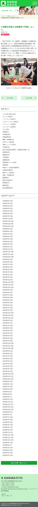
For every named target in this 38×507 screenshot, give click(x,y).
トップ (3, 16)
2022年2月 (8, 338)
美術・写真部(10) (8, 175)
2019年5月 (8, 422)
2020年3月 (7, 397)
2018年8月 (7, 445)
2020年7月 (8, 386)
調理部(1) (6, 177)
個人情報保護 (5, 491)
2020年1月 (8, 402)
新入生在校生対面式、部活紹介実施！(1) (16, 149)
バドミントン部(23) (9, 124)
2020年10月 (8, 379)
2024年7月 (8, 264)
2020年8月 (8, 384)
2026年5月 (8, 208)
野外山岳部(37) (8, 180)
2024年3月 (8, 274)
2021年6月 (8, 358)
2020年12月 (8, 374)
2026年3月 (8, 213)
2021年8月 (8, 353)
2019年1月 (8, 432)
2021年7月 (8, 356)
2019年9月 (8, 412)
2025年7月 (8, 234)
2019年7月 (8, 417)
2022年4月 (8, 333)
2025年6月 (8, 236)
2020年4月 (7, 394)
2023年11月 (8, 285)
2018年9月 (8, 442)
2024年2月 (8, 277)
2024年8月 (8, 262)
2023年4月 (8, 302)
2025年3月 (8, 244)
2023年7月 (8, 295)
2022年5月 (8, 330)
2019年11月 (8, 407)
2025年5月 (8, 239)
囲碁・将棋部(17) (8, 139)
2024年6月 (8, 267)
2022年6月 (8, 328)
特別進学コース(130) (9, 162)
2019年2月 (8, 430)
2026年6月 (8, 206)
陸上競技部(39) (8, 188)
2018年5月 (8, 452)
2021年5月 (8, 361)
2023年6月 (8, 297)
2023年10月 (8, 287)
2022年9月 (8, 320)
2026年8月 (8, 201)
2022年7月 (8, 325)
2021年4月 (8, 364)
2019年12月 (8, 404)
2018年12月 (8, 435)
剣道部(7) (6, 132)
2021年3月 (8, 366)
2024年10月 (8, 257)
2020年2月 (8, 399)
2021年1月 (8, 371)
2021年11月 (8, 346)
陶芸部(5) (6, 185)
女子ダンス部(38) (8, 142)
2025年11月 (8, 224)
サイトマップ (33, 489)
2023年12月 (8, 282)
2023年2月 (8, 307)
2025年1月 (8, 249)
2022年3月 (8, 335)
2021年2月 (8, 369)
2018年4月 (8, 455)
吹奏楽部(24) (7, 137)
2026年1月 (8, 218)
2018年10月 (8, 440)
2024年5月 (8, 269)
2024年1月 (8, 280)
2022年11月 (8, 315)
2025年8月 (8, 231)
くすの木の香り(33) (9, 114)
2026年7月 (8, 203)
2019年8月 (7, 414)
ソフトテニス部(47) (9, 119)
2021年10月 (8, 348)
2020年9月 (8, 381)
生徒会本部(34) (8, 170)
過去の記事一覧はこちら (19, 463)
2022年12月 (8, 313)
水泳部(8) (6, 157)
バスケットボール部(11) (10, 122)
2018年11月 (8, 437)
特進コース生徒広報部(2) (11, 167)
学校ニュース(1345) (9, 144)
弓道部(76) (6, 147)
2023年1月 (8, 310)
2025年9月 (8, 229)
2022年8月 (8, 323)
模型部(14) (6, 155)
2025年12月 (8, 221)
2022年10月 (8, 318)
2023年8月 (8, 292)
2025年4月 (8, 241)
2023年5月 (8, 300)
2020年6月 (8, 389)
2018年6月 (8, 450)
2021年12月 (8, 343)
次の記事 (9, 98)
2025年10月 (8, 226)
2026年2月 (8, 216)
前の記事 (29, 98)
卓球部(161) (6, 134)
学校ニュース (11, 16)
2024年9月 (8, 259)
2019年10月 (8, 409)
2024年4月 (8, 272)
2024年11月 (8, 254)
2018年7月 (8, 447)
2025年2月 (8, 246)
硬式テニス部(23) (8, 172)
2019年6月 (8, 419)
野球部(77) (6, 183)
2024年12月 (8, 251)
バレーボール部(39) (9, 127)
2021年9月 (8, 351)
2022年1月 (8, 341)
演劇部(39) (6, 160)
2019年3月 (8, 427)
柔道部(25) (6, 152)
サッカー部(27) (8, 116)
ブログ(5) (6, 129)
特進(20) (5, 165)
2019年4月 (8, 425)
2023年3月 (8, 305)
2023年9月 (8, 290)
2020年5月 (7, 391)
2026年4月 (8, 211)
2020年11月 (8, 376)
